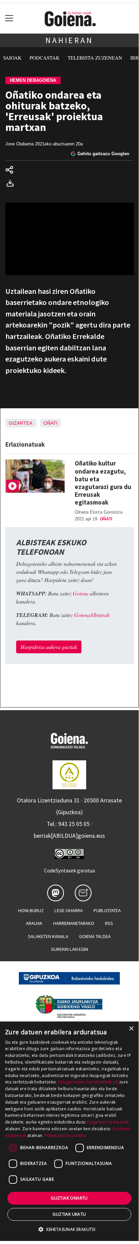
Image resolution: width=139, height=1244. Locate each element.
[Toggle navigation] (9, 18)
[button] (69, 1229)
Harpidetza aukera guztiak (49, 646)
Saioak (12, 57)
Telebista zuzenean (95, 57)
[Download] (12, 183)
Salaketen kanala (48, 936)
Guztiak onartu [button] (69, 1198)
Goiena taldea (95, 936)
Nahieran (69, 40)
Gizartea (20, 423)
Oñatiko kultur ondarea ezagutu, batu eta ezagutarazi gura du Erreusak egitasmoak (103, 482)
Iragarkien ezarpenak (108, 1122)
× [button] (131, 1028)
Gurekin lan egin (69, 949)
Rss (109, 923)
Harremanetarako (73, 923)
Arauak (34, 923)
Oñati (50, 423)
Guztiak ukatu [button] (69, 1214)
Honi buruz (31, 910)
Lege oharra (69, 910)
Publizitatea (107, 910)
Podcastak (45, 57)
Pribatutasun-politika (65, 1135)
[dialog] (69, 1131)
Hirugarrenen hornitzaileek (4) (88, 1082)
